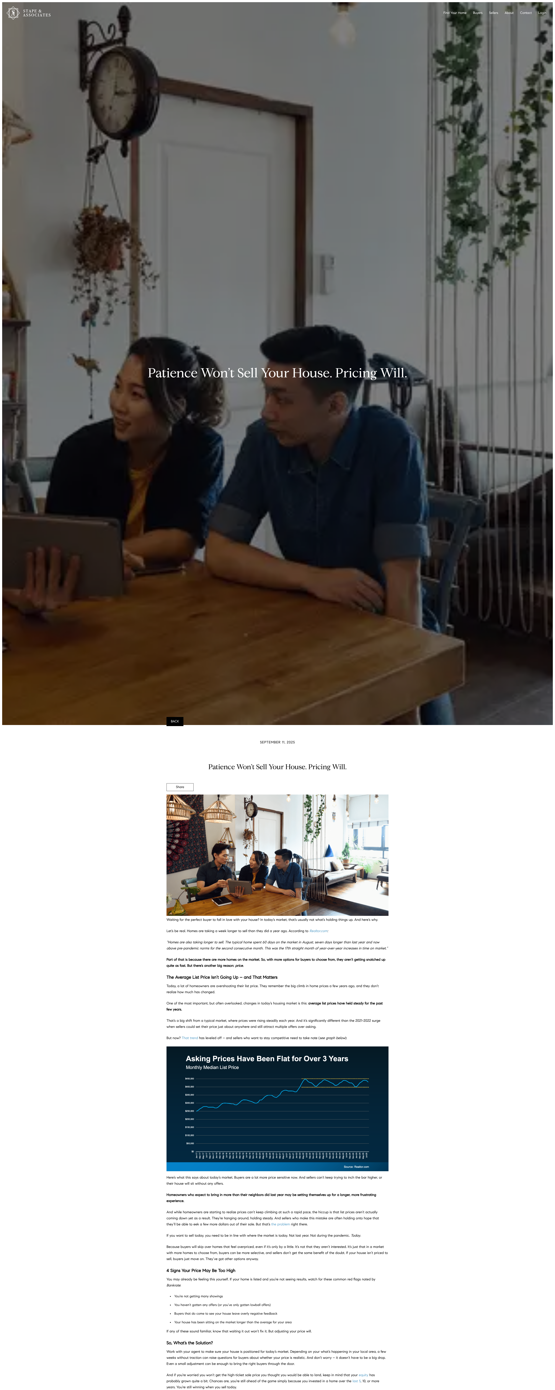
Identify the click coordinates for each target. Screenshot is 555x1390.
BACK (175, 721)
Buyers (478, 13)
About (509, 13)
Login (542, 13)
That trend (190, 1038)
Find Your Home (455, 13)
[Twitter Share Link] (180, 799)
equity (363, 1375)
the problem (280, 1224)
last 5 (357, 1381)
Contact (526, 13)
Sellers (493, 13)
